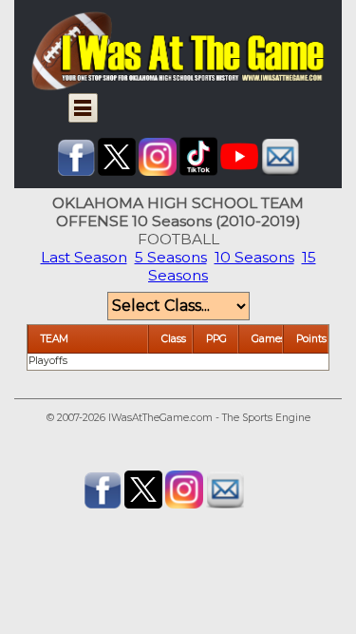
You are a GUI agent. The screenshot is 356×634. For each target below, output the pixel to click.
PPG (216, 339)
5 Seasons (171, 257)
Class (173, 339)
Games (269, 339)
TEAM (54, 339)
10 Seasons (254, 257)
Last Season (84, 257)
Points (311, 339)
